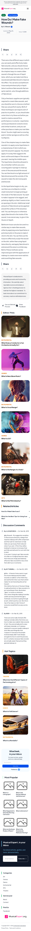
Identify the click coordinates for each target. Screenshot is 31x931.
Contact (6, 902)
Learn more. (15, 4)
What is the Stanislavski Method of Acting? (22, 830)
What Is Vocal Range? (9, 407)
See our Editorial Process (10, 306)
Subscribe (15, 766)
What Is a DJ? (6, 438)
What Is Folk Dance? (10, 711)
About (5, 899)
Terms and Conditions (15, 928)
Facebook (6, 911)
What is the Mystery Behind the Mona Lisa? (21, 794)
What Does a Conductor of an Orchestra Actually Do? (12, 344)
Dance (5, 708)
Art (4, 877)
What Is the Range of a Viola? (12, 470)
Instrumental (6, 340)
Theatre (6, 676)
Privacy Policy (4, 928)
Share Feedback (22, 306)
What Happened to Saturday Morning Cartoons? (9, 812)
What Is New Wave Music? (11, 376)
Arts (3, 498)
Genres (4, 373)
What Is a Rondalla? (10, 740)
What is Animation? (22, 811)
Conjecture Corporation (19, 925)
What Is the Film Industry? (11, 501)
